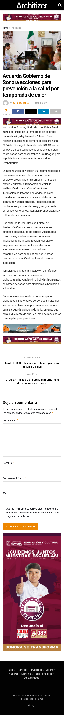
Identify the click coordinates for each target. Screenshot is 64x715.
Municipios (36, 670)
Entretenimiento (31, 677)
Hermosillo (22, 670)
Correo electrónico (15, 478)
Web (5, 493)
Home (5, 28)
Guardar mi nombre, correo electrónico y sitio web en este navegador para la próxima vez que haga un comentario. (32, 512)
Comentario (10, 420)
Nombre (8, 463)
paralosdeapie (21, 103)
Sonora (49, 670)
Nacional (13, 674)
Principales (16, 28)
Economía (26, 674)
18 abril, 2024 (40, 103)
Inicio (10, 670)
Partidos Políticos (43, 674)
